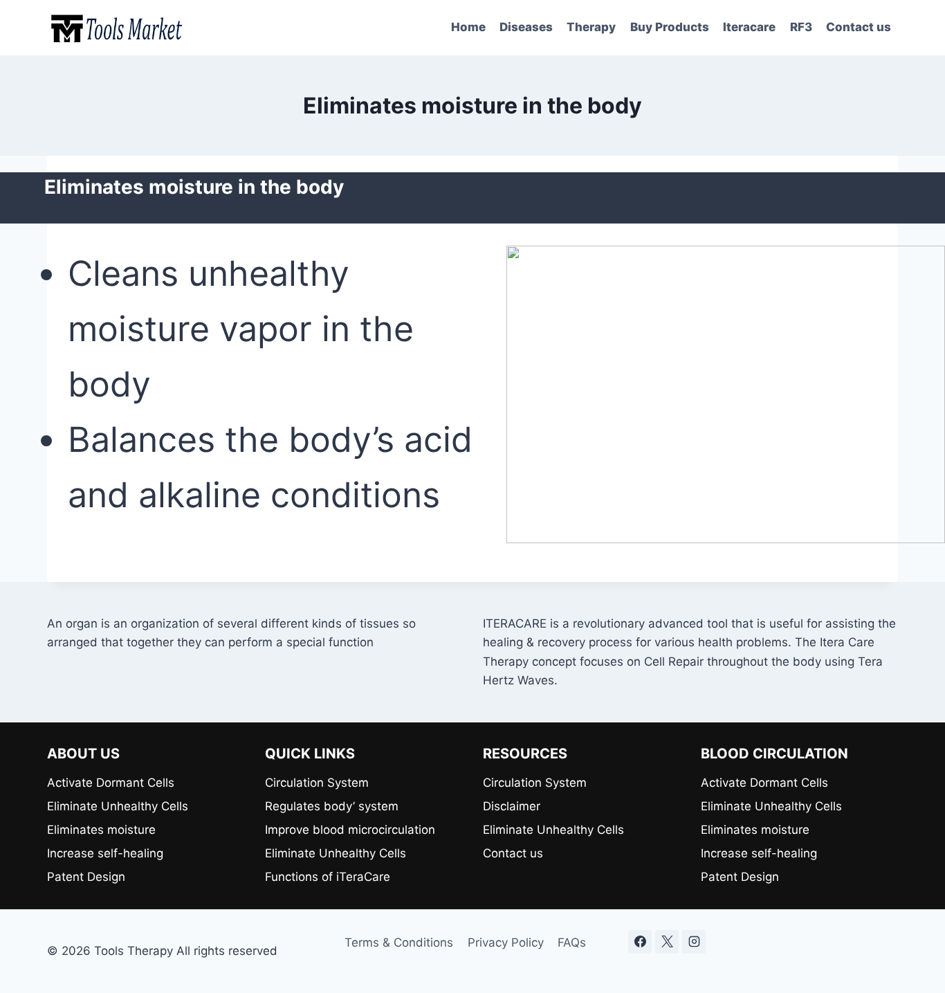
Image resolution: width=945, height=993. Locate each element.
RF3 (801, 27)
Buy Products (669, 27)
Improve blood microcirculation (350, 830)
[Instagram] (694, 942)
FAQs (572, 942)
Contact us (858, 27)
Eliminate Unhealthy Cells (117, 806)
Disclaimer (511, 806)
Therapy (591, 27)
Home (468, 27)
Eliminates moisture (101, 830)
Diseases (526, 27)
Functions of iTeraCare (327, 877)
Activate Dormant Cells (110, 783)
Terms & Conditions (399, 942)
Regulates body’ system (331, 806)
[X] (667, 942)
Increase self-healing (105, 853)
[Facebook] (640, 942)
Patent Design (86, 877)
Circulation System (317, 783)
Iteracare (749, 27)
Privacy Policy (506, 942)
